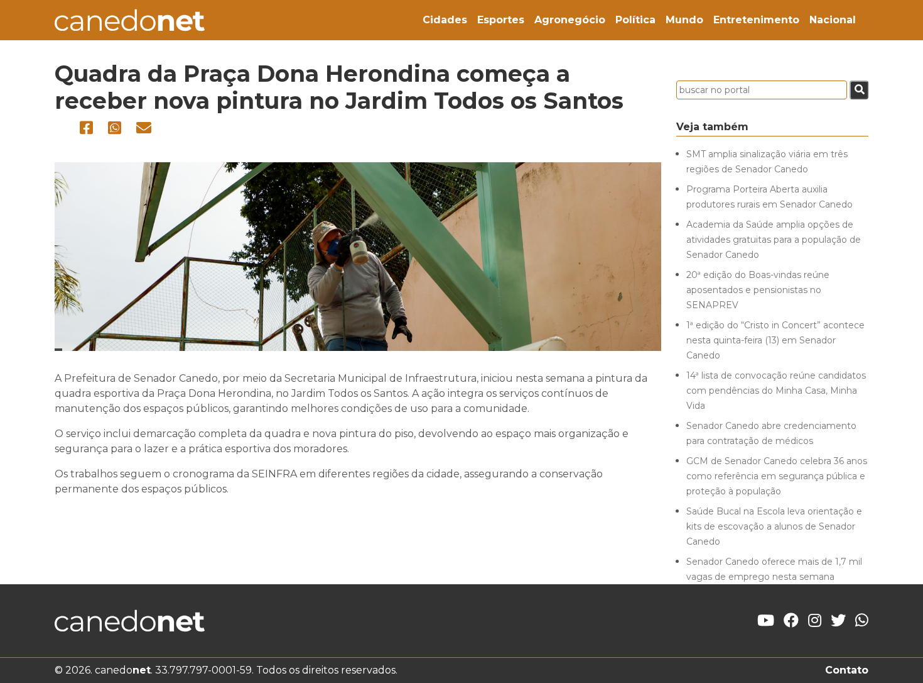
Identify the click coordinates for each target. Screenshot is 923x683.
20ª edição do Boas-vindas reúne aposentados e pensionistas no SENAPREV (757, 290)
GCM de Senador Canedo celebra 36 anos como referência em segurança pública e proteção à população (776, 476)
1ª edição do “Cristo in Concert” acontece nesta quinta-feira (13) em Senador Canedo (775, 340)
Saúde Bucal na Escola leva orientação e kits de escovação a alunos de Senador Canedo (774, 526)
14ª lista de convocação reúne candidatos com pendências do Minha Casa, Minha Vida (776, 390)
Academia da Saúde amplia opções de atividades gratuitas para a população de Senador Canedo (773, 239)
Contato (846, 670)
